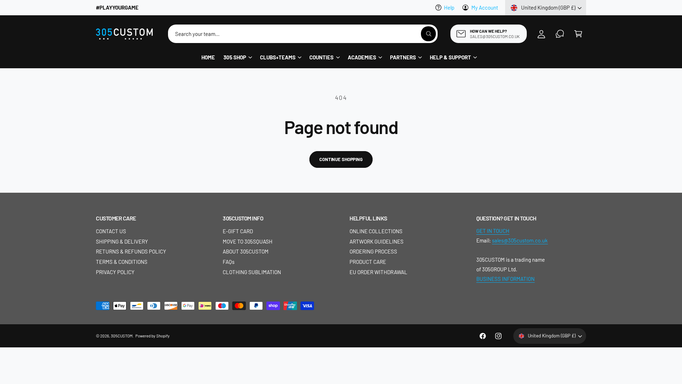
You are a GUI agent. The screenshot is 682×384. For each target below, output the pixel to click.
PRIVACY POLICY (115, 272)
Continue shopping (341, 159)
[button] (578, 34)
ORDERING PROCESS (373, 251)
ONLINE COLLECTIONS (376, 231)
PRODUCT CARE (368, 261)
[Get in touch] (560, 34)
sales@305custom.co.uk (520, 240)
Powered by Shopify (152, 335)
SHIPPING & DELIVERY (122, 241)
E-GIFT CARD (238, 231)
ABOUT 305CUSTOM (246, 251)
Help (449, 7)
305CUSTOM (121, 335)
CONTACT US (111, 231)
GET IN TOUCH (492, 231)
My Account (484, 7)
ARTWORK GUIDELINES (377, 241)
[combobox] (303, 34)
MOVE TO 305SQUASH (247, 241)
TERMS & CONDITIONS (121, 261)
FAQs (228, 261)
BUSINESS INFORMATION (505, 279)
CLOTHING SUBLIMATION (252, 272)
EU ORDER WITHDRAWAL (378, 272)
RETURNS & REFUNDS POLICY (131, 251)
